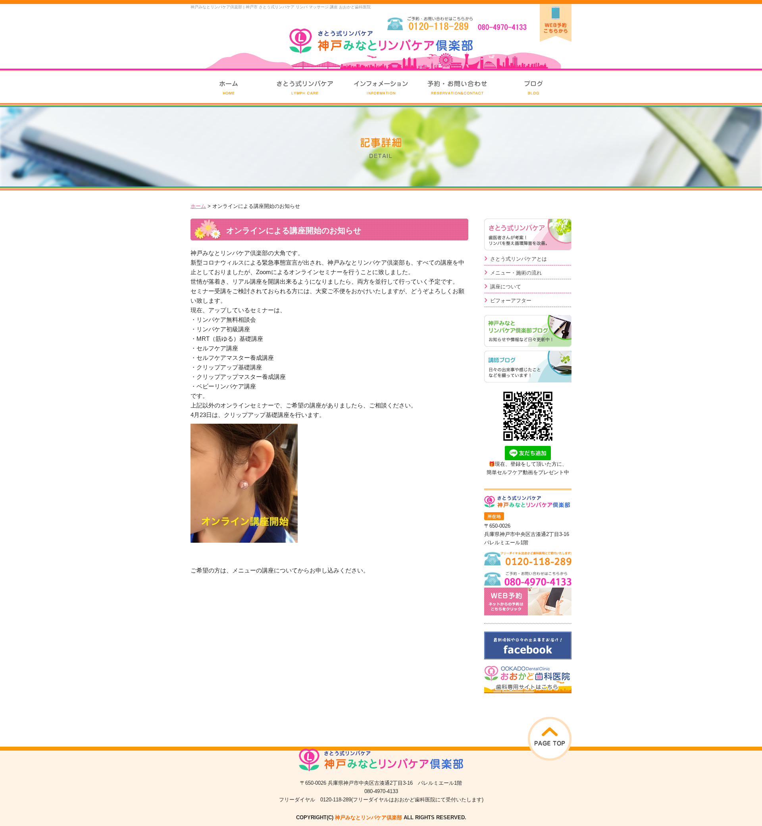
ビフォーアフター (510, 301)
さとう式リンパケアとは (518, 259)
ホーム (198, 206)
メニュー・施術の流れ (516, 273)
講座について (505, 287)
